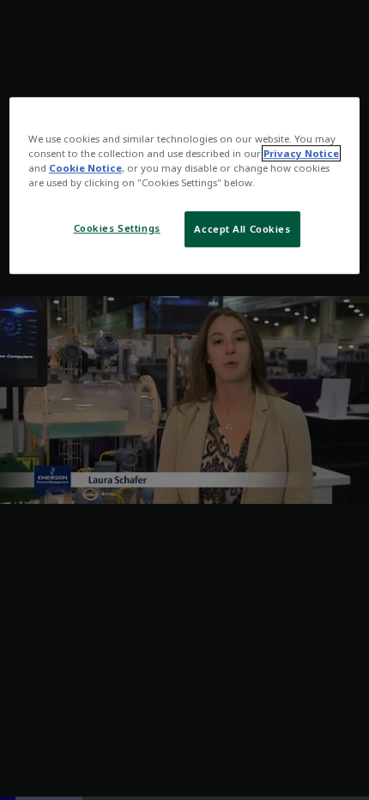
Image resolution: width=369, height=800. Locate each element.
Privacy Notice (301, 153)
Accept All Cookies (242, 228)
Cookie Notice (85, 167)
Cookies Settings (117, 227)
